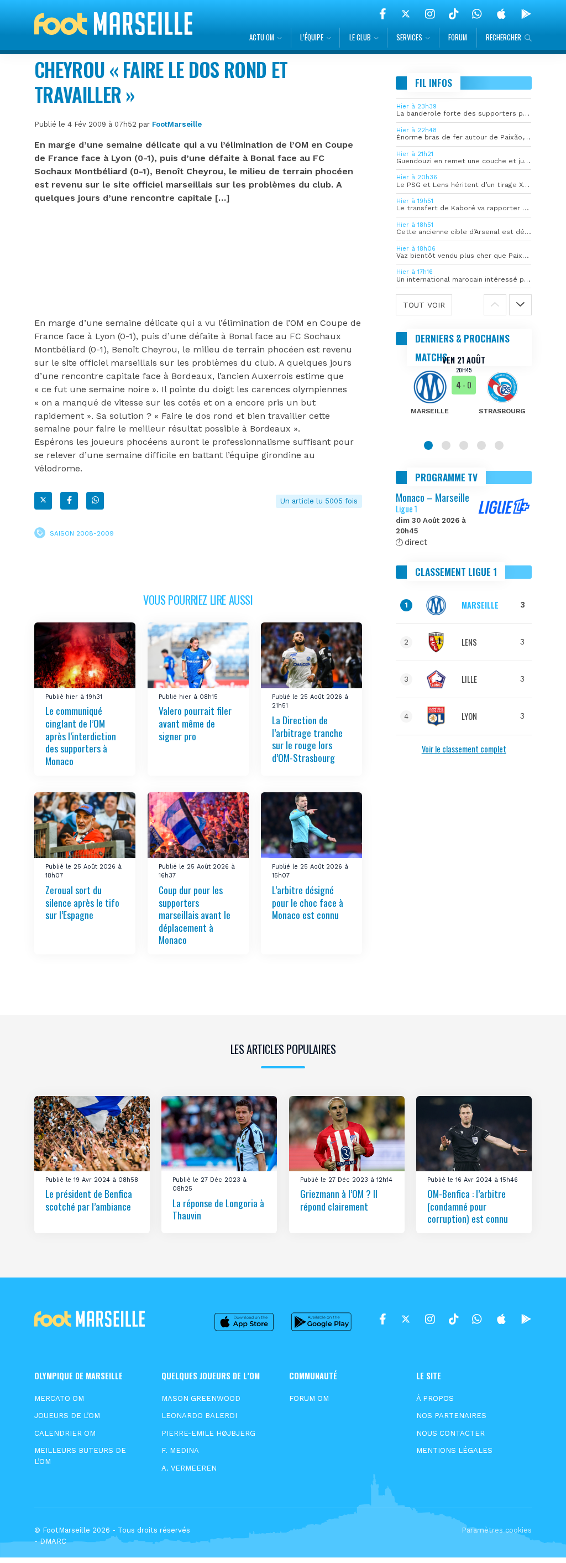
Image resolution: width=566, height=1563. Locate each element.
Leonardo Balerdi (199, 1415)
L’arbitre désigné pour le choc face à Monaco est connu (307, 902)
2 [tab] (446, 445)
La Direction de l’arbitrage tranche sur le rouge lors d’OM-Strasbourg (307, 739)
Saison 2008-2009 (82, 533)
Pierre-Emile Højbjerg (208, 1433)
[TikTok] (453, 13)
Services (409, 37)
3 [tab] (463, 445)
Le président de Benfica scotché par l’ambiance (88, 1199)
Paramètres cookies (497, 1530)
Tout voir (424, 304)
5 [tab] (499, 445)
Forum (457, 37)
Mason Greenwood (200, 1398)
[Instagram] (430, 13)
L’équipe (311, 37)
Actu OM (261, 37)
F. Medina (180, 1450)
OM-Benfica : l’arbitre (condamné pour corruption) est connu (467, 1206)
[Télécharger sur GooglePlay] (526, 13)
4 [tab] (481, 445)
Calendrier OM (65, 1433)
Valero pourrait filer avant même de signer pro (195, 723)
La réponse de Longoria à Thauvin (218, 1209)
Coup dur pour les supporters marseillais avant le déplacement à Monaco (194, 914)
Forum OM (309, 1398)
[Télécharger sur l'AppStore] (501, 13)
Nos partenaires (451, 1415)
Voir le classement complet (464, 749)
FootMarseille (177, 124)
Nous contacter (450, 1433)
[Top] (536, 1538)
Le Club (360, 37)
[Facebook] (382, 13)
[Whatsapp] (95, 501)
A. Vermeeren (189, 1468)
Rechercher (503, 37)
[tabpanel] (464, 392)
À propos (435, 1398)
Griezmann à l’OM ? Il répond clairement (339, 1199)
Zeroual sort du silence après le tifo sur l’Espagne (82, 902)
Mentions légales (454, 1450)
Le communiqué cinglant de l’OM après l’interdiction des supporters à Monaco (80, 736)
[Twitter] (405, 13)
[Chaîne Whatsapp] (477, 13)
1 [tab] (428, 445)
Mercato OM (59, 1398)
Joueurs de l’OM (67, 1415)
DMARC (53, 1541)
